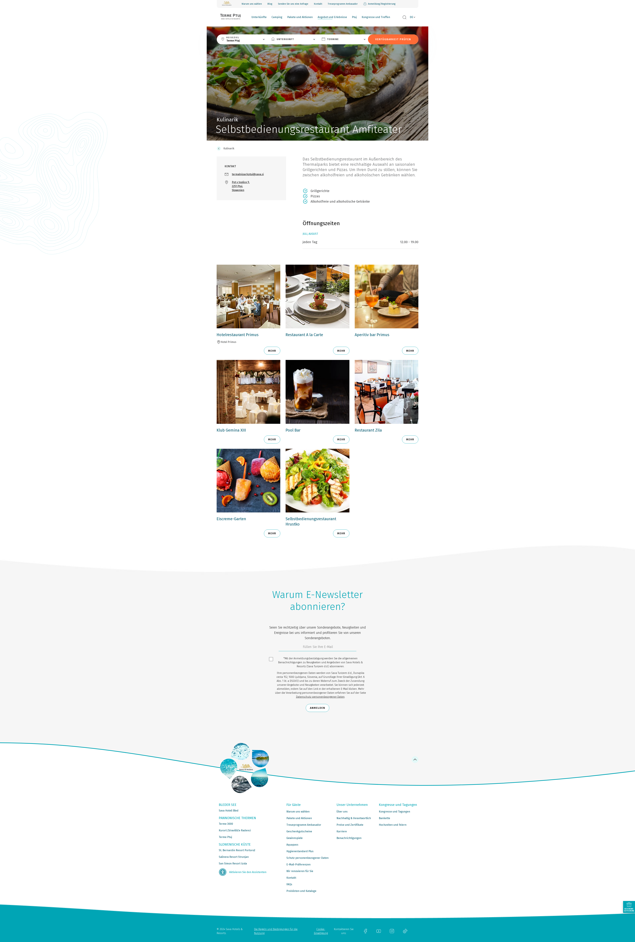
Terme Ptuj (225, 837)
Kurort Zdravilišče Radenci (235, 830)
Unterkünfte (259, 17)
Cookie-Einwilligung (321, 931)
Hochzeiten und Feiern (392, 824)
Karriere (342, 831)
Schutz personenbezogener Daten (307, 857)
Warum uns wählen (252, 3)
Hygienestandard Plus (300, 851)
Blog (269, 3)
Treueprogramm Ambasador (343, 3)
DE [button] (411, 17)
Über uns (342, 811)
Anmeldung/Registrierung (382, 3)
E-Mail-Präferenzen (298, 864)
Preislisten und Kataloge (301, 891)
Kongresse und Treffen (376, 17)
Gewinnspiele (294, 838)
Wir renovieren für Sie (299, 871)
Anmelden (317, 707)
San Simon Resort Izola (233, 863)
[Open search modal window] (404, 17)
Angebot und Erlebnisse (332, 17)
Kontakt (318, 3)
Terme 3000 (226, 823)
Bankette (384, 818)
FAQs (289, 884)
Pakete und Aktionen (300, 17)
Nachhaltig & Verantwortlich (354, 818)
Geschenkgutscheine (299, 831)
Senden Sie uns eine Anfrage (293, 3)
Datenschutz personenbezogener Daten (320, 696)
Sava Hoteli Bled (228, 810)
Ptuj (354, 17)
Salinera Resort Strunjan (234, 856)
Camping (277, 17)
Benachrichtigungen (349, 838)
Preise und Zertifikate (350, 824)
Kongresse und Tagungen (394, 811)
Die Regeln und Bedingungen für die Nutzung (275, 931)
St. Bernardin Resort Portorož (237, 850)
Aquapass (292, 844)
